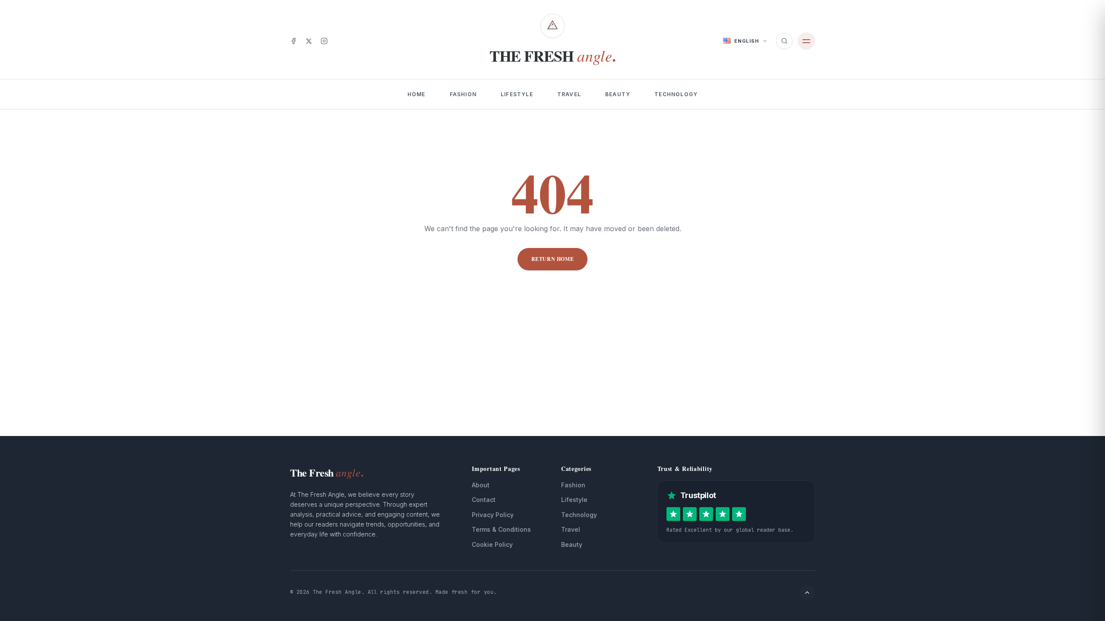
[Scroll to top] (807, 592)
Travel (569, 94)
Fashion (463, 94)
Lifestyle (517, 94)
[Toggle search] (784, 41)
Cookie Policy (492, 544)
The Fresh (326, 472)
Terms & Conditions (501, 529)
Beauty (617, 94)
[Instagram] (324, 41)
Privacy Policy (493, 514)
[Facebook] (293, 41)
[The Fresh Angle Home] (552, 26)
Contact (484, 499)
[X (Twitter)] (309, 41)
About (480, 485)
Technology (676, 94)
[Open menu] (806, 41)
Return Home (552, 259)
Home (416, 94)
